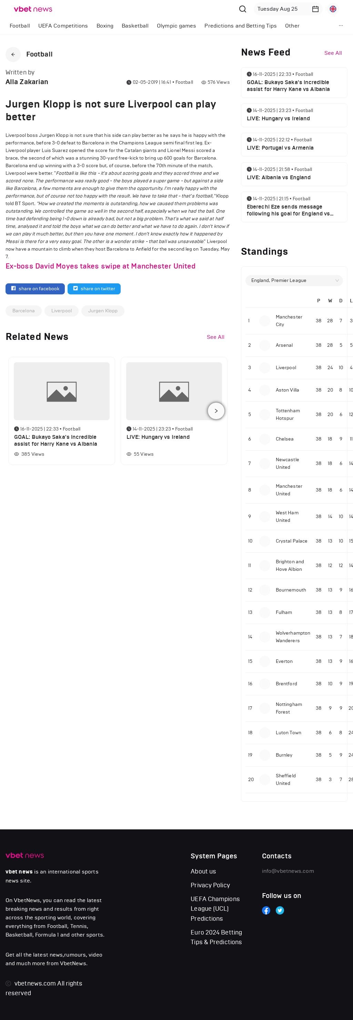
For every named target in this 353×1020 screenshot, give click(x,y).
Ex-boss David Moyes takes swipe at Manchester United (100, 266)
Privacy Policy (210, 885)
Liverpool (61, 311)
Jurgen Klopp (103, 311)
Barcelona (23, 311)
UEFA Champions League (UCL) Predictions (215, 908)
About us (203, 871)
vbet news (19, 871)
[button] (315, 9)
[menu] (162, 25)
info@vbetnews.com (288, 871)
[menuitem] (20, 26)
